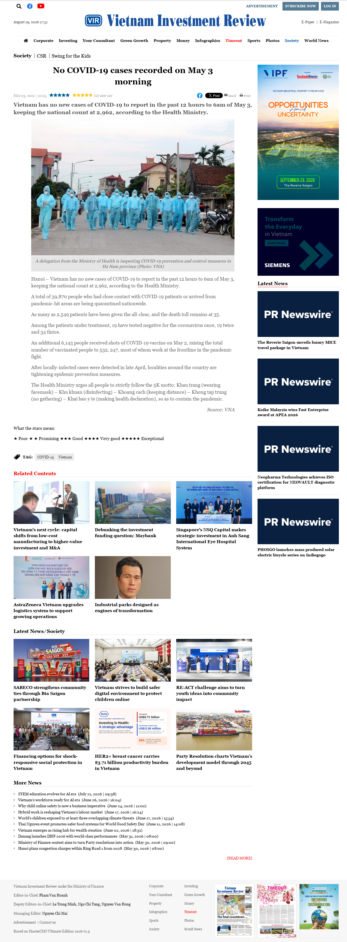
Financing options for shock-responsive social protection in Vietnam (48, 762)
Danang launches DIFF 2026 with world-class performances (68, 836)
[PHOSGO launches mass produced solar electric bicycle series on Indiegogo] (298, 521)
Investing (68, 40)
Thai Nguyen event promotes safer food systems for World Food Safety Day (81, 823)
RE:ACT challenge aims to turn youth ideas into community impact (210, 693)
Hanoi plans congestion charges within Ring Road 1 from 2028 (70, 848)
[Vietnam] (51, 502)
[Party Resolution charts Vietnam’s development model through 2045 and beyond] (214, 729)
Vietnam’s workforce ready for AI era (49, 799)
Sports (254, 40)
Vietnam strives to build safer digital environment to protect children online (128, 693)
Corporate (43, 40)
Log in (330, 6)
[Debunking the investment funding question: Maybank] (133, 502)
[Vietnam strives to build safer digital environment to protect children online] (133, 660)
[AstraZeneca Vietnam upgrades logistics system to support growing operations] (51, 577)
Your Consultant (99, 40)
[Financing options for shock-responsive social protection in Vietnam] (51, 729)
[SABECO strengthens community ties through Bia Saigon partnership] (51, 660)
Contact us (48, 922)
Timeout (234, 40)
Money (183, 40)
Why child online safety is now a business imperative (62, 805)
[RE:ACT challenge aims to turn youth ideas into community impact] (214, 660)
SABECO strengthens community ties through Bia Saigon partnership (50, 693)
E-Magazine (329, 21)
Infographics (207, 40)
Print (247, 95)
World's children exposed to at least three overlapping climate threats (76, 817)
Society (292, 40)
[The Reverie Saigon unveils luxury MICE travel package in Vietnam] (298, 314)
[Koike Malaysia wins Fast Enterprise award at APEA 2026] (298, 381)
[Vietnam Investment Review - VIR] (176, 34)
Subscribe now (300, 6)
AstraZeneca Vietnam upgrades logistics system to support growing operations (48, 610)
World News (316, 40)
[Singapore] (214, 502)
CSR (41, 55)
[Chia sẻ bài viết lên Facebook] (200, 95)
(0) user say (103, 95)
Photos (272, 40)
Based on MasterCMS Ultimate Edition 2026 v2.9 (52, 931)
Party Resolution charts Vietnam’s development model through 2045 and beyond (214, 762)
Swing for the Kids (71, 55)
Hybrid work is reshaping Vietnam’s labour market (61, 812)
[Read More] (239, 858)
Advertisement (262, 6)
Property (162, 40)
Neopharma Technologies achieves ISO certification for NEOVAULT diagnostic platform (296, 482)
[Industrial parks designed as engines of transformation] (133, 577)
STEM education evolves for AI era (47, 793)
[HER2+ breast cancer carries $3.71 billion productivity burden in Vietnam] (133, 729)
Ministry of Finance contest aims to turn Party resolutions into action (76, 842)
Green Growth (134, 40)
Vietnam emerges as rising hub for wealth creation (60, 830)
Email (232, 95)
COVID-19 (45, 456)
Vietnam (65, 456)
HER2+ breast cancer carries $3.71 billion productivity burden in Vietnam (131, 762)
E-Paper (307, 21)
